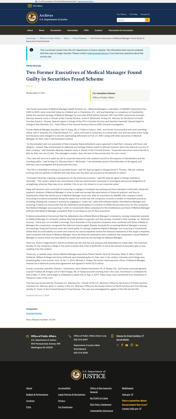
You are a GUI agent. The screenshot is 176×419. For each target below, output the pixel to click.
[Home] (47, 22)
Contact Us (145, 14)
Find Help (134, 14)
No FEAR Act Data (99, 398)
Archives (30, 401)
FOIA (28, 407)
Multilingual (127, 388)
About (29, 388)
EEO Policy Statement (100, 404)
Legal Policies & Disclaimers (71, 394)
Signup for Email (128, 336)
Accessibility (64, 388)
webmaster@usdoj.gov (98, 53)
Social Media (122, 339)
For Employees (65, 407)
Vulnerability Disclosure (101, 411)
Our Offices (121, 14)
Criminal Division (34, 313)
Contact (130, 409)
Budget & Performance (37, 394)
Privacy (61, 401)
